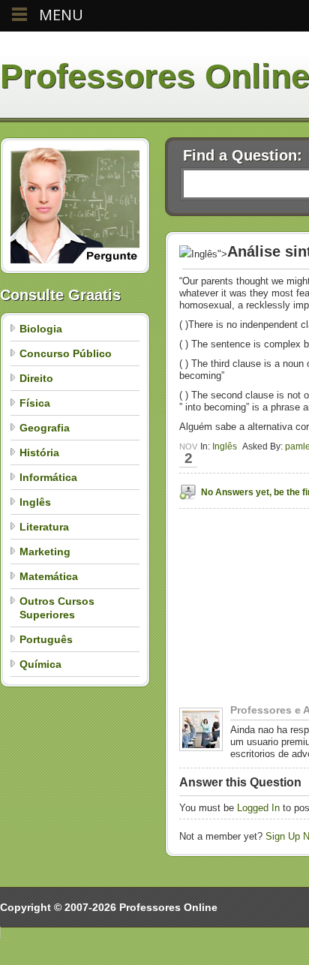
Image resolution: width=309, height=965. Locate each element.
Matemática (49, 576)
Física (35, 403)
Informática (48, 477)
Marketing (45, 552)
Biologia (41, 329)
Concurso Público (66, 353)
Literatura (44, 527)
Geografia (45, 428)
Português (46, 639)
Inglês (35, 502)
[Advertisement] (244, 657)
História (39, 452)
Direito (36, 378)
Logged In (258, 807)
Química (41, 664)
